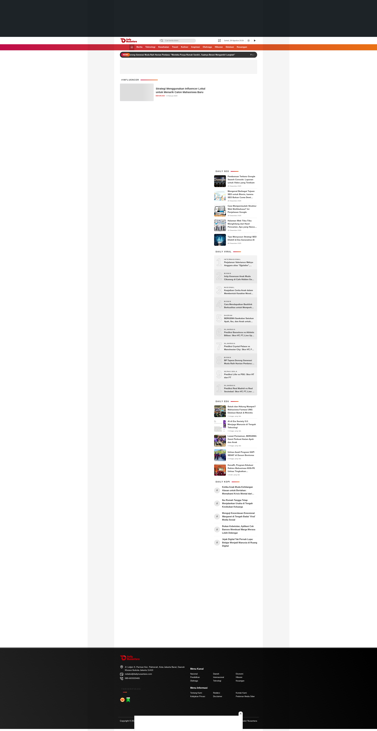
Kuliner (184, 47)
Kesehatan (163, 47)
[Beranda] (131, 47)
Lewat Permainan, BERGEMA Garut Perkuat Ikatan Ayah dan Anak (242, 439)
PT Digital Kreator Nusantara (243, 721)
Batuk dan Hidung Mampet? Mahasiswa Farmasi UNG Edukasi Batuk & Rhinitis (242, 409)
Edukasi (230, 47)
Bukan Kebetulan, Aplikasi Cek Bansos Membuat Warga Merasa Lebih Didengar (238, 529)
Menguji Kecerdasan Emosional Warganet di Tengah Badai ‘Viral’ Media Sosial (238, 516)
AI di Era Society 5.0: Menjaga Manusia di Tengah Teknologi (242, 424)
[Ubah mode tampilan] (248, 40)
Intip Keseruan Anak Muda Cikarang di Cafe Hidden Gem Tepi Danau (239, 278)
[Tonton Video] (254, 40)
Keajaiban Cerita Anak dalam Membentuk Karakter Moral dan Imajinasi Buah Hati (238, 292)
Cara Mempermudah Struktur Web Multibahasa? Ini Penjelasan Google (242, 209)
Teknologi (150, 47)
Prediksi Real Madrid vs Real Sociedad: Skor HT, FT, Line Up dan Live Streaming (239, 390)
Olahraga (207, 47)
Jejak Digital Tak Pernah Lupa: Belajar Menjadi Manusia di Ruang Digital (239, 542)
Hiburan (219, 47)
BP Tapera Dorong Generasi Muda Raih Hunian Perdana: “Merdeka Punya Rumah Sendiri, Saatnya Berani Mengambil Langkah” (169, 55)
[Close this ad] (241, 714)
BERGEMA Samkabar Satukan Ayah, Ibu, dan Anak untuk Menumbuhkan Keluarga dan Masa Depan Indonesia (239, 320)
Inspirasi (195, 47)
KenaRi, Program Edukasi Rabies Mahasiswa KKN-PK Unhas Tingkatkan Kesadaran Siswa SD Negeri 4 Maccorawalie (242, 471)
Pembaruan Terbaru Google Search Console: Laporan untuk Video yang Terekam (241, 179)
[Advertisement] (188, 18)
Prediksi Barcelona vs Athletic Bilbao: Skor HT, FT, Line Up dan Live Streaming (239, 334)
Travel (175, 47)
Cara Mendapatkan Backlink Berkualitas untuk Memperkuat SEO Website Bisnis (239, 306)
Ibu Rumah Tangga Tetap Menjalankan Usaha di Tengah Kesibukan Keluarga (237, 503)
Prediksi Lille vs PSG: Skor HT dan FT (239, 376)
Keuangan (242, 47)
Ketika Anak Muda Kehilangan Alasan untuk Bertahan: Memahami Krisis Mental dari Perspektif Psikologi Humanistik (238, 490)
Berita (139, 47)
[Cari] (161, 40)
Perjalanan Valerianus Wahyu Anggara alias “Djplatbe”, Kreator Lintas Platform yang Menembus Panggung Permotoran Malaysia (238, 264)
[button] (220, 40)
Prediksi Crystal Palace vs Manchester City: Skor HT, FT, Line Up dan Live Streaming (239, 348)
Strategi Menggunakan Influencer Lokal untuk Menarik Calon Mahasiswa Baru (180, 90)
